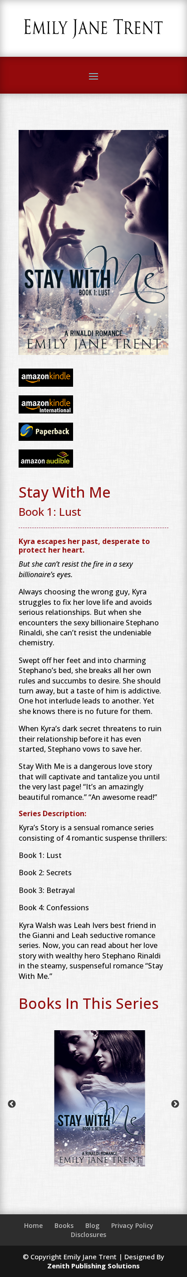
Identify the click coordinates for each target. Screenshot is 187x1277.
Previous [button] (11, 1104)
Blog (92, 1225)
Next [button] (175, 1104)
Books (64, 1225)
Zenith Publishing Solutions (93, 1265)
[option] (107, 1104)
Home (33, 1225)
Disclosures (88, 1234)
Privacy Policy (132, 1225)
